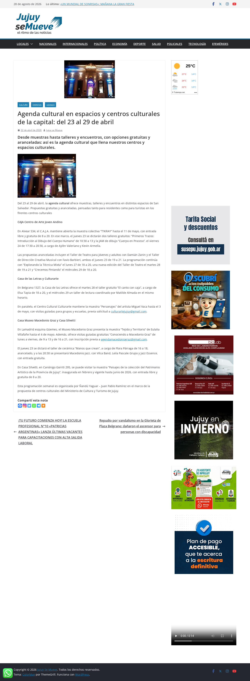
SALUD (156, 44)
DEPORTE (139, 44)
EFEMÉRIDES (220, 44)
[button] (31, 44)
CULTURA (23, 104)
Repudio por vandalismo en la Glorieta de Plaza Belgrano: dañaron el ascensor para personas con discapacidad (130, 426)
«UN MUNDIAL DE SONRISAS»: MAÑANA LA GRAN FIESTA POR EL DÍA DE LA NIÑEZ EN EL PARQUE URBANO (97, 6)
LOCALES (23, 44)
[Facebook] (20, 406)
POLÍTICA (100, 44)
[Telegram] (39, 406)
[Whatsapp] (34, 406)
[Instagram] (25, 406)
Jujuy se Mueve (54, 130)
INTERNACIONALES (75, 44)
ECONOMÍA (119, 44)
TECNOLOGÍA (197, 44)
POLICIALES (174, 44)
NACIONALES (47, 44)
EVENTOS (37, 104)
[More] (43, 406)
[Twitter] (29, 406)
